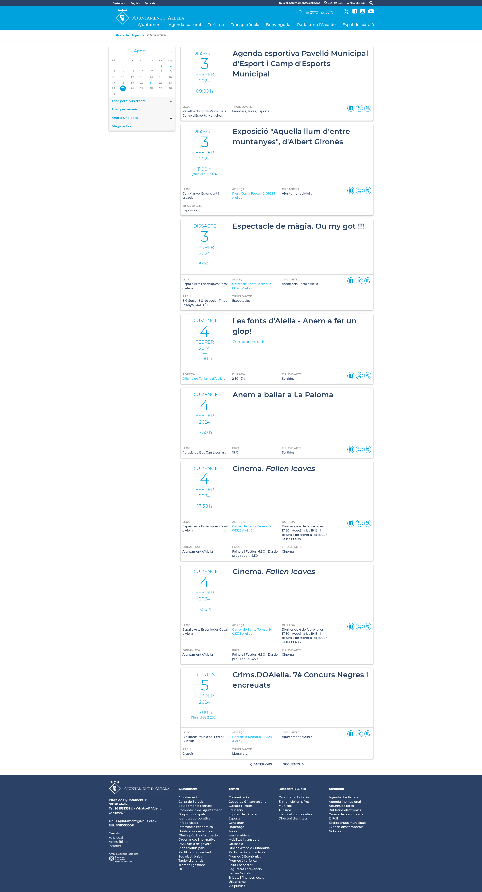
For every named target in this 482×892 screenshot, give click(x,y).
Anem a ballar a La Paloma (283, 394)
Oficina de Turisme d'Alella (202, 378)
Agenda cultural (185, 24)
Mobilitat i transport (244, 839)
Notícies (335, 831)
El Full (333, 818)
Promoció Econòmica (245, 856)
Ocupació (236, 844)
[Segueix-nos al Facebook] (354, 12)
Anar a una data (125, 118)
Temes (234, 789)
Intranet (115, 846)
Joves (233, 831)
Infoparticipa (188, 823)
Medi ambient (239, 835)
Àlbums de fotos (341, 806)
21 (151, 82)
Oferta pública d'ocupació (198, 835)
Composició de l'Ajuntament (200, 810)
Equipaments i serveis (195, 806)
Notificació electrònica (195, 831)
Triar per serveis (125, 109)
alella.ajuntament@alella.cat (131, 821)
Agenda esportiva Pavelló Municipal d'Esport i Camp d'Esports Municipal (300, 63)
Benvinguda (278, 24)
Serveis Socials (240, 873)
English (135, 3)
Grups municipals (191, 814)
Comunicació (239, 797)
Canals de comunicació (346, 814)
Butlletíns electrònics (345, 810)
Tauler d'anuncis (191, 860)
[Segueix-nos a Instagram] (362, 12)
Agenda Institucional (345, 801)
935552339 (122, 808)
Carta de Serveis (191, 801)
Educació (236, 810)
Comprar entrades (250, 341)
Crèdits (114, 833)
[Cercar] (369, 3)
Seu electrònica (190, 856)
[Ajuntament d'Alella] (139, 797)
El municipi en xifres (294, 801)
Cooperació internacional (248, 801)
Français (150, 3)
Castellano (119, 3)
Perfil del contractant (194, 852)
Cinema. (274, 468)
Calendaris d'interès (294, 797)
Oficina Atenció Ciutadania (249, 848)
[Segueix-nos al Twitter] (346, 12)
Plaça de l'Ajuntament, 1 (127, 800)
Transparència (245, 24)
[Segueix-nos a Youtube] (371, 12)
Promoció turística (243, 860)
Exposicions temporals (346, 827)
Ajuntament (150, 24)
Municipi (285, 806)
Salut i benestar (241, 865)
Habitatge (236, 827)
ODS (181, 869)
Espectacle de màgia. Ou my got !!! (298, 226)
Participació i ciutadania (247, 852)
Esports (234, 818)
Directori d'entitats (293, 818)
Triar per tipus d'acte (129, 101)
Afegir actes (121, 126)
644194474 (117, 813)
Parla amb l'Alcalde (316, 24)
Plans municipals (191, 848)
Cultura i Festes (240, 806)
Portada (122, 35)
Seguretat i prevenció (245, 869)
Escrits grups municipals (347, 823)
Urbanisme (237, 882)
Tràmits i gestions (191, 865)
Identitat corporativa (194, 818)
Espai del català (358, 24)
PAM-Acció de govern (194, 844)
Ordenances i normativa (197, 839)
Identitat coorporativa (296, 814)
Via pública (237, 886)
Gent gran (236, 823)
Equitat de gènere (243, 814)
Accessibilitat (119, 842)
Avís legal (116, 837)
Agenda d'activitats (343, 797)
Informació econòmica (195, 827)
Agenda (138, 35)
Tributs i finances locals (246, 877)
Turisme (216, 24)
